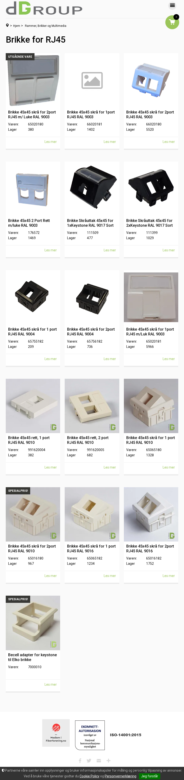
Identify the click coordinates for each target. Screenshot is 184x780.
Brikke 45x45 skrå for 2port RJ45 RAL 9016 (150, 548)
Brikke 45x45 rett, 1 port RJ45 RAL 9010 (29, 440)
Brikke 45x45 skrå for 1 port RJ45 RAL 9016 (91, 548)
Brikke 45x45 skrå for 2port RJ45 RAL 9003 (150, 114)
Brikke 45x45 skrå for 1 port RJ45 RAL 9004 (32, 331)
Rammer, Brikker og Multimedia (45, 26)
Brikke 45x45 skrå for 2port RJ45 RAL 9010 (32, 548)
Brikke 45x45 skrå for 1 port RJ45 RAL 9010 (150, 440)
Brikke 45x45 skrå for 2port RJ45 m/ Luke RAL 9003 (32, 114)
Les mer (51, 142)
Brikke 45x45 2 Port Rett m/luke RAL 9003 (29, 223)
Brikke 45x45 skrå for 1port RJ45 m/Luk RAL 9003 (150, 331)
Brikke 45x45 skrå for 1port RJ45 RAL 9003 (91, 114)
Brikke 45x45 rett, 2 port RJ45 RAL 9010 (88, 440)
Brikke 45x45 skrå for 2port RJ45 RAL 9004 (91, 331)
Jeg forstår (149, 776)
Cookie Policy (89, 776)
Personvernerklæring (120, 776)
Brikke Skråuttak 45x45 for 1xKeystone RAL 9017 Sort (90, 223)
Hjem (16, 26)
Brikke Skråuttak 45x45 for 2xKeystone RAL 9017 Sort (149, 223)
